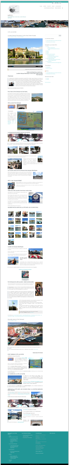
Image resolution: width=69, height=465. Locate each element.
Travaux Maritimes (48, 61)
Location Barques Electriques (26, 315)
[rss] (60, 2)
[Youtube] (55, 2)
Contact (53, 6)
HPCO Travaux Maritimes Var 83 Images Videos (54, 62)
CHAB (15, 320)
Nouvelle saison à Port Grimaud (35, 315)
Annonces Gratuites (47, 82)
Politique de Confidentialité (39, 453)
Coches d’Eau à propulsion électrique (53, 56)
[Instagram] (57, 2)
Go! (59, 35)
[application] (25, 66)
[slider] (24, 66)
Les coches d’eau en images (52, 57)
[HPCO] (13, 9)
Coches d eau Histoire (51, 55)
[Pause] (8, 66)
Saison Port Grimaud (49, 68)
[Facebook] (52, 2)
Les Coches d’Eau (58, 6)
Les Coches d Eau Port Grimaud (17, 315)
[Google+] (54, 2)
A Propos (44, 6)
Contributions (48, 67)
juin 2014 (47, 78)
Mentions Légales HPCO (51, 47)
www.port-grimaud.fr (21, 422)
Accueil (41, 6)
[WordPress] (59, 2)
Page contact (36, 349)
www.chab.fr (32, 312)
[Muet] (38, 66)
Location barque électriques (27, 414)
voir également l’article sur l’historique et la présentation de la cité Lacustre (12, 122)
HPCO (10, 15)
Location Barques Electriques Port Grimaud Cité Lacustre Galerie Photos (25, 316)
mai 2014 (47, 79)
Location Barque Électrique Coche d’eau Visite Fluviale (22, 35)
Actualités (49, 6)
